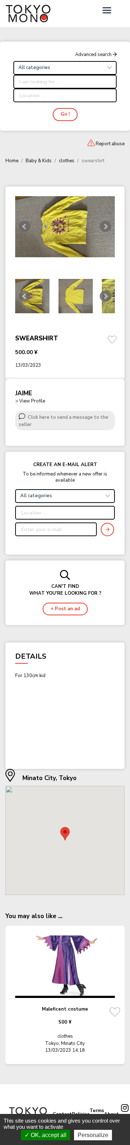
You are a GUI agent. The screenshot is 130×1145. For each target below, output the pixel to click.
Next (105, 296)
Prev (24, 296)
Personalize (93, 1135)
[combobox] (65, 68)
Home (11, 161)
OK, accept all (47, 1135)
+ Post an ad (65, 609)
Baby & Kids (39, 161)
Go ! (65, 114)
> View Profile (30, 401)
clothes (66, 161)
